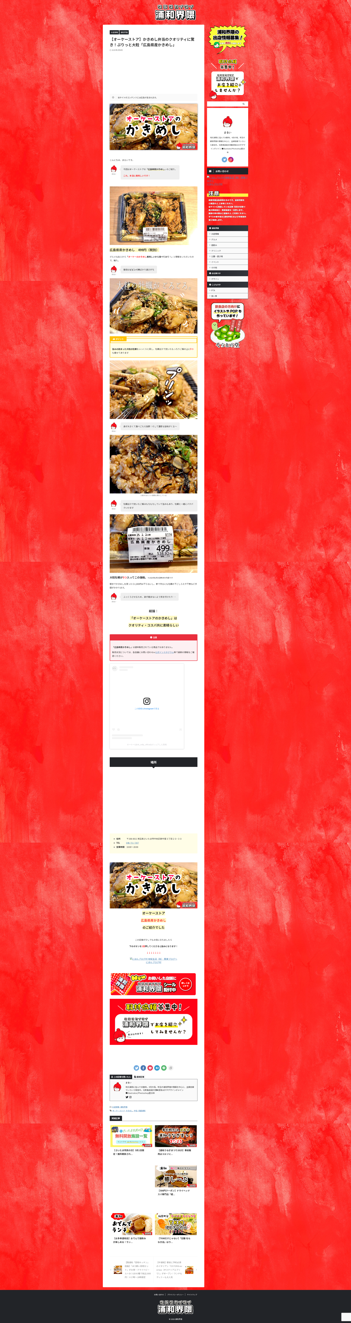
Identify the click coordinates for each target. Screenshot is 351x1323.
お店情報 (115, 1107)
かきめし (129, 1110)
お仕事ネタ (216, 273)
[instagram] (130, 1097)
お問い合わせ (159, 1294)
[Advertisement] (153, 72)
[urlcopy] (170, 1068)
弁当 (135, 1110)
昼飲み (214, 245)
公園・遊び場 (217, 256)
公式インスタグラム (164, 652)
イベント (215, 262)
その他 (214, 267)
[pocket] (150, 1068)
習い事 (214, 296)
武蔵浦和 (141, 1110)
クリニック (216, 250)
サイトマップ (192, 1294)
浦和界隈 (123, 1107)
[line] (164, 1068)
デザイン (215, 279)
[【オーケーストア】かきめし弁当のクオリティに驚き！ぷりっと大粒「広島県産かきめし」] (157, 1068)
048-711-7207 (132, 842)
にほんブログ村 (153, 962)
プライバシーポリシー (175, 1294)
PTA (213, 290)
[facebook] (143, 1068)
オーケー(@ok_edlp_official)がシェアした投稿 (147, 744)
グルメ (214, 239)
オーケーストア (118, 1110)
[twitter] (136, 1068)
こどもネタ (216, 284)
